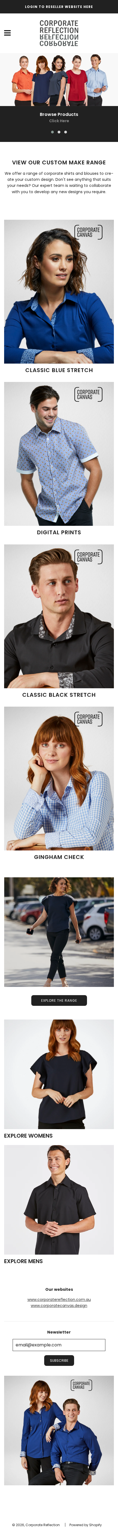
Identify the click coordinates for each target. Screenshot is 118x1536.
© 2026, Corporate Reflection (36, 1525)
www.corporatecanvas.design (59, 1305)
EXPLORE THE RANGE (59, 1000)
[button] (52, 132)
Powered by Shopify (85, 1525)
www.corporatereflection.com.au (59, 1299)
